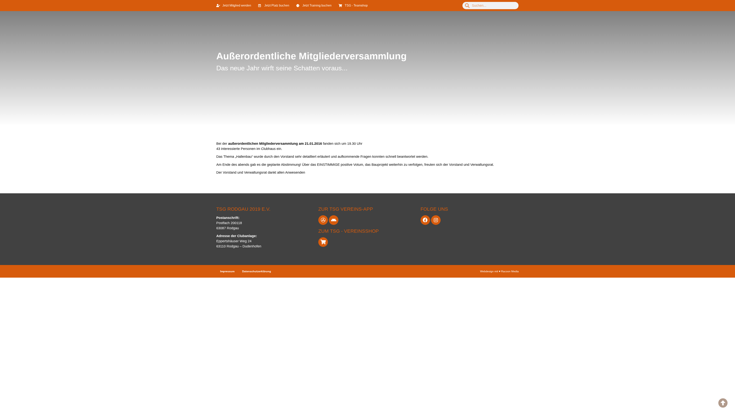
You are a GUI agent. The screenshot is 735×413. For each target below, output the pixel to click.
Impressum (227, 271)
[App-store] (323, 220)
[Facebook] (425, 220)
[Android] (333, 220)
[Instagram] (436, 220)
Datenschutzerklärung (256, 271)
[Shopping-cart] (323, 242)
